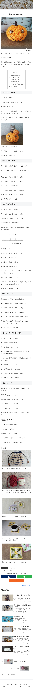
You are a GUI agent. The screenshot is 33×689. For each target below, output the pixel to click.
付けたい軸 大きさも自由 (17, 84)
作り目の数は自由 (15, 77)
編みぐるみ (12, 570)
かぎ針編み (5, 568)
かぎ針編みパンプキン (14, 568)
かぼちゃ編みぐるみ (26, 568)
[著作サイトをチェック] (8, 576)
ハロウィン (5, 570)
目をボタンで (14, 86)
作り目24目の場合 (15, 79)
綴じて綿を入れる (15, 81)
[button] (29, 381)
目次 (14, 72)
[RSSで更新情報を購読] (16, 580)
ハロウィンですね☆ (15, 75)
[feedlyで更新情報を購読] (24, 576)
